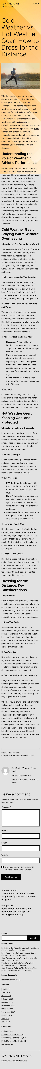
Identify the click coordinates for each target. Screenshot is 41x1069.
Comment (6, 807)
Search (4, 934)
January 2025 (7, 1002)
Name (4, 831)
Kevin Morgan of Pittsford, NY (24, 755)
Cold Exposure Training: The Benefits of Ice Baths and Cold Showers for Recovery (19, 969)
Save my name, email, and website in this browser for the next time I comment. (19, 868)
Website (4, 855)
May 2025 (5, 989)
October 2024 (7, 1009)
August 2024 (6, 1015)
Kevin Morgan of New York (12, 1034)
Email (4, 843)
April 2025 (5, 992)
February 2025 (7, 999)
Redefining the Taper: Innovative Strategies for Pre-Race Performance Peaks (20, 949)
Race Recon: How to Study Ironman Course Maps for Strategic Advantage (19, 954)
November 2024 (8, 1005)
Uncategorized (7, 1044)
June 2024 (5, 1022)
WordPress (22, 1061)
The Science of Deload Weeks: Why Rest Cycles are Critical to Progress (17, 964)
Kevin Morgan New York (16, 1055)
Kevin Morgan (7, 1031)
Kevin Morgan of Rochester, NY (14, 1041)
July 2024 (5, 1018)
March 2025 (6, 996)
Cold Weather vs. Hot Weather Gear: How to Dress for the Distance (19, 959)
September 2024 (8, 1012)
